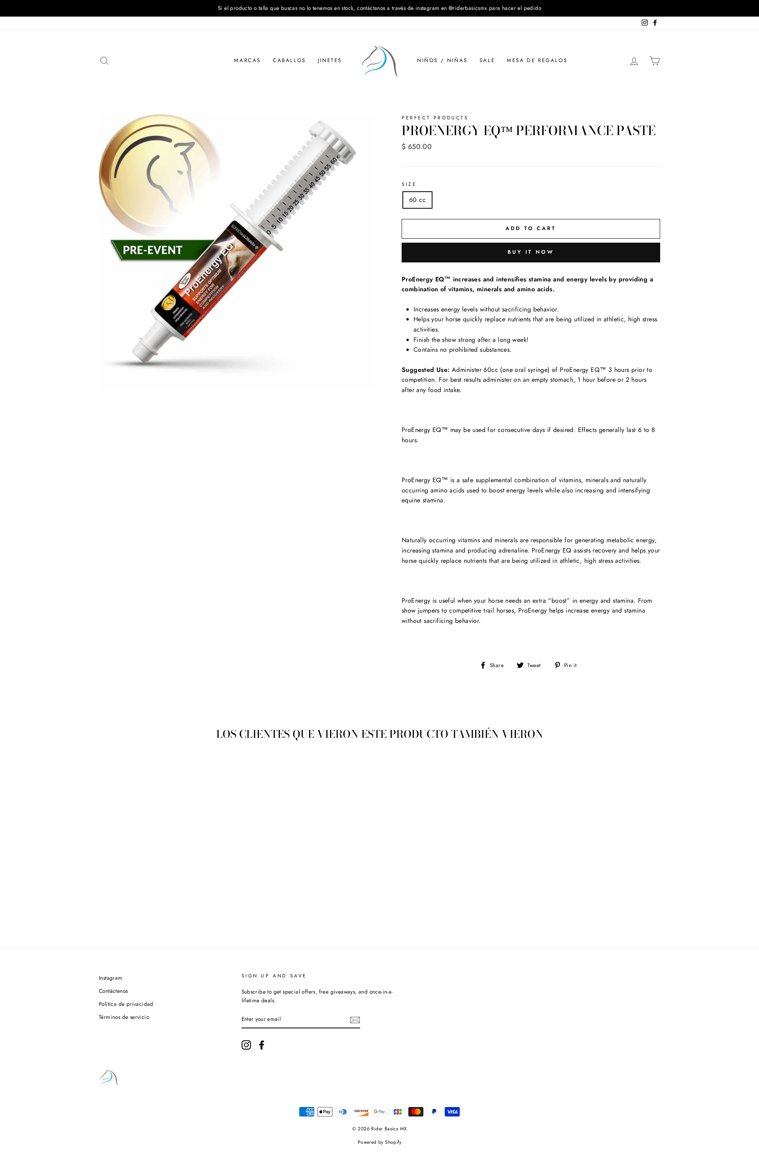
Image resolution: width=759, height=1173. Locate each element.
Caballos (289, 60)
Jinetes (330, 60)
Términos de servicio (124, 1017)
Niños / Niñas (442, 60)
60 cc (417, 199)
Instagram (111, 978)
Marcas (247, 60)
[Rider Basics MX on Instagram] (246, 1045)
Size (409, 184)
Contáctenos (113, 991)
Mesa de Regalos (537, 60)
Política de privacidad (126, 1004)
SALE (487, 60)
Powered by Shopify (379, 1142)
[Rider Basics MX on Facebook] (261, 1045)
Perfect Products (435, 117)
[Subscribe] (355, 1019)
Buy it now (531, 252)
